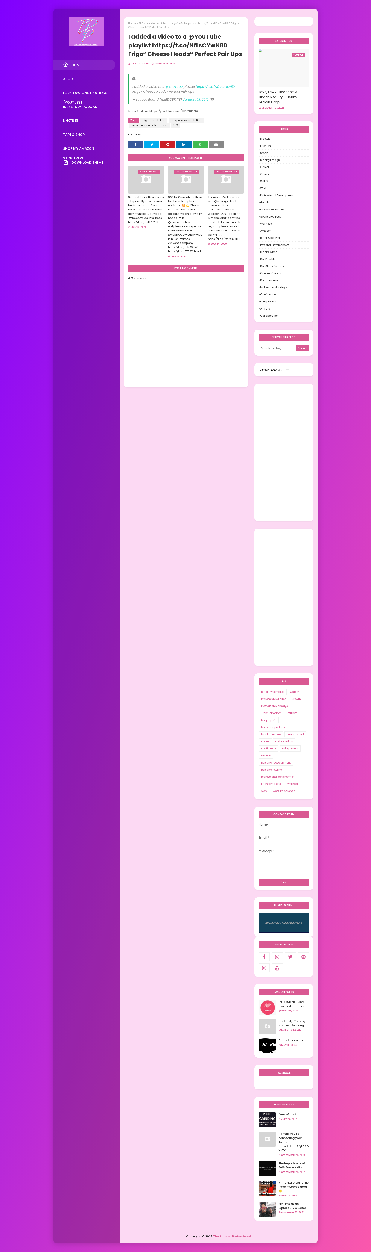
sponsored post (270, 216)
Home (132, 23)
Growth (265, 202)
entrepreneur (268, 301)
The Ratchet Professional (232, 1236)
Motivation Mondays (273, 287)
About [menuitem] (69, 78)
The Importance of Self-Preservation (291, 1165)
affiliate (265, 308)
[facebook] (264, 956)
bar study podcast (272, 266)
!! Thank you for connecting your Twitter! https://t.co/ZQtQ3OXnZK (293, 1142)
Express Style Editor (272, 209)
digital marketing (154, 120)
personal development (274, 245)
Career (264, 167)
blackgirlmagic (270, 160)
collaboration (269, 316)
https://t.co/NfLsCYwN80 (215, 86)
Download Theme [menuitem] (87, 162)
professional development (277, 195)
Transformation (271, 713)
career (264, 174)
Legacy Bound (140, 63)
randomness (269, 280)
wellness (266, 223)
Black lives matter (272, 692)
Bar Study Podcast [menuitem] (81, 106)
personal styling (271, 769)
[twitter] (290, 956)
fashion (265, 146)
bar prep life (267, 259)
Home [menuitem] (76, 64)
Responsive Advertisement (283, 923)
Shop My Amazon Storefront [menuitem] (78, 149)
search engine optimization (149, 125)
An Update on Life (290, 1040)
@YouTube (174, 86)
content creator (270, 273)
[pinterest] (303, 956)
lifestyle (265, 139)
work (263, 188)
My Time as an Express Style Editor (292, 1206)
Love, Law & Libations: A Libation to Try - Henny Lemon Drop (278, 97)
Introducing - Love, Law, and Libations (291, 1004)
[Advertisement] (284, 452)
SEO (140, 23)
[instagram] (277, 956)
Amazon (265, 231)
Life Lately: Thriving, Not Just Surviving (292, 1023)
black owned (268, 252)
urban (264, 153)
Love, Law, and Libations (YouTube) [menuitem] (85, 94)
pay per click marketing (186, 120)
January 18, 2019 (195, 99)
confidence (268, 294)
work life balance (284, 791)
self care (266, 181)
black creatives (270, 238)
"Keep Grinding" (289, 1114)
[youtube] (277, 967)
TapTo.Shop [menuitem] (74, 134)
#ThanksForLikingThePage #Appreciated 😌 (293, 1187)
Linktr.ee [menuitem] (71, 120)
